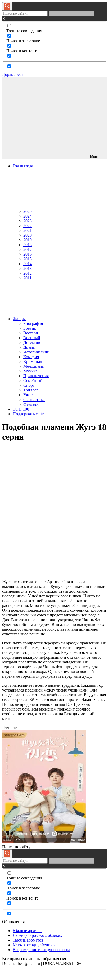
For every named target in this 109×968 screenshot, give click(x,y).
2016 (27, 254)
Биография (33, 323)
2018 (27, 244)
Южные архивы (27, 930)
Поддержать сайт (28, 414)
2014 (27, 263)
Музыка (30, 371)
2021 (27, 230)
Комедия (31, 356)
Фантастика (34, 399)
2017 (27, 249)
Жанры (19, 318)
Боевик (29, 328)
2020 (27, 235)
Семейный (33, 380)
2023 (27, 221)
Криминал (32, 361)
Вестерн (30, 333)
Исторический (36, 352)
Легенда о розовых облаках (37, 935)
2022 (27, 225)
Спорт (29, 385)
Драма (29, 347)
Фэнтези (31, 404)
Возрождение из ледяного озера (41, 949)
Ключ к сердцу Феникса (34, 945)
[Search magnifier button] (7, 6)
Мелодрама (33, 366)
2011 (27, 278)
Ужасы (29, 395)
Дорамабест (12, 74)
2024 (27, 216)
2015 (27, 259)
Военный (31, 337)
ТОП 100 (21, 409)
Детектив (31, 342)
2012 (27, 273)
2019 (27, 240)
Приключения (36, 376)
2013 (27, 268)
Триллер (30, 390)
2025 (27, 211)
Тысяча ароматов (28, 940)
